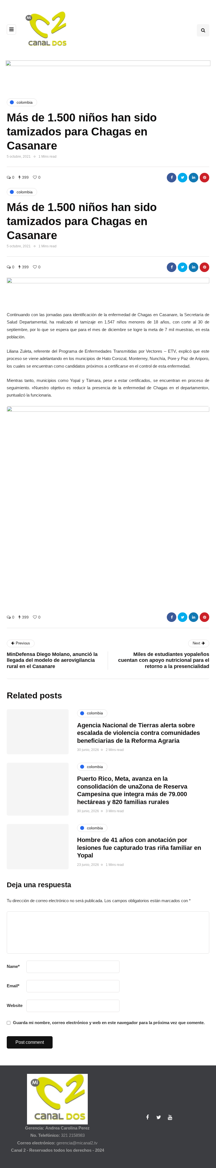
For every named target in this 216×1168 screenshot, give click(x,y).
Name (13, 966)
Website (14, 1005)
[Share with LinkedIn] (193, 177)
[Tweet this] (182, 177)
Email (13, 985)
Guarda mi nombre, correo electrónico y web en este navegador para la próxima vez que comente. (109, 1022)
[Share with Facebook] (171, 177)
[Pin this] (204, 177)
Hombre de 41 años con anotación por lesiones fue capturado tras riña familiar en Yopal (139, 847)
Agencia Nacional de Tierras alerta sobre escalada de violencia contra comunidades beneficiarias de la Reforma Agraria (138, 733)
